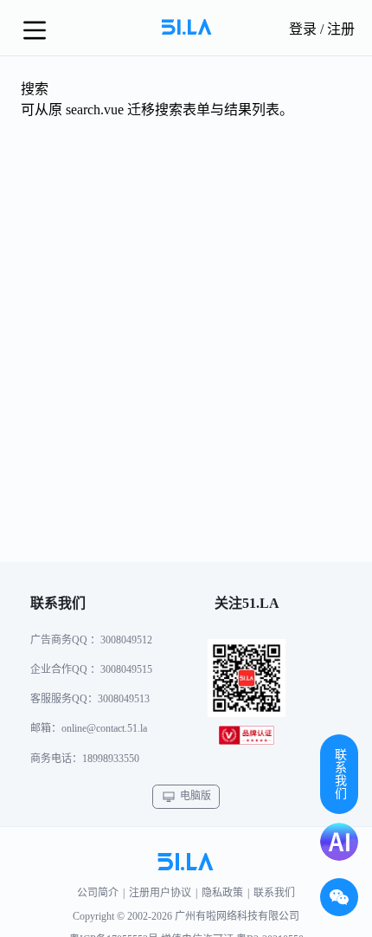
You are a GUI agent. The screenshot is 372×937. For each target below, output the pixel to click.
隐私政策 (222, 893)
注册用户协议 (160, 893)
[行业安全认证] (246, 739)
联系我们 (274, 893)
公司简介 (98, 893)
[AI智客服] (339, 842)
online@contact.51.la (104, 728)
